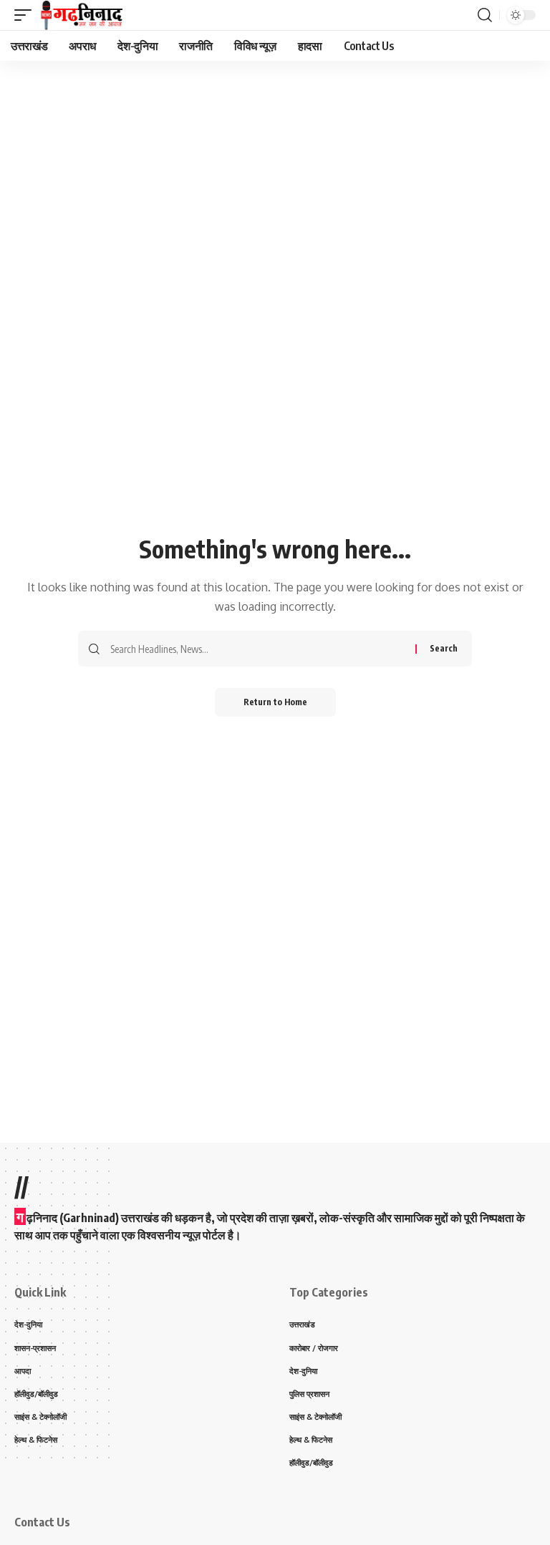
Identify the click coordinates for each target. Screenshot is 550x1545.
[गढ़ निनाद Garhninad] (80, 15)
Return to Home (275, 702)
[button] (26, 15)
